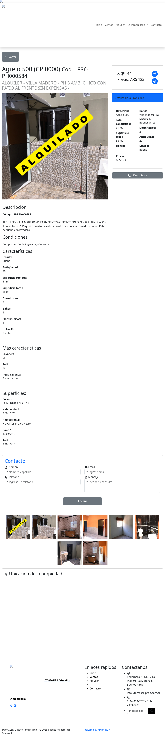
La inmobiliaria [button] (137, 25)
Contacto (156, 25)
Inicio (99, 25)
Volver (12, 57)
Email (91, 467)
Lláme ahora (139, 175)
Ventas (109, 25)
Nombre (13, 467)
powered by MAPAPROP (97, 729)
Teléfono (13, 477)
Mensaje (93, 477)
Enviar (82, 501)
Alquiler (120, 25)
